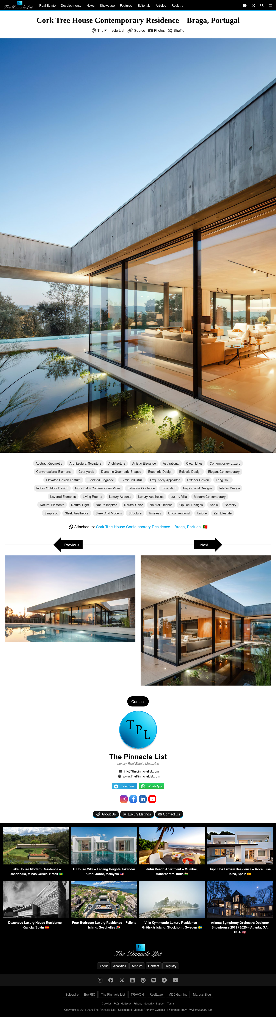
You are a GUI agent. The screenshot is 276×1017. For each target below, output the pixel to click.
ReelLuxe (156, 994)
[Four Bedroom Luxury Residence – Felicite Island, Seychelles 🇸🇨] (104, 916)
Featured (126, 5)
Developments (71, 5)
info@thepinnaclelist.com (141, 771)
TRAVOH (137, 994)
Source (139, 30)
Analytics (119, 965)
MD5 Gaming (177, 994)
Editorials (144, 5)
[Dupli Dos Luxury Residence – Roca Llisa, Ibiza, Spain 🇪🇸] (240, 863)
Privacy (137, 1003)
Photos (159, 30)
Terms (170, 1003)
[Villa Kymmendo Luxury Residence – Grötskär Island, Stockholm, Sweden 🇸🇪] (172, 916)
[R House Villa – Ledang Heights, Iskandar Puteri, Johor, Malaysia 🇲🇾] (104, 863)
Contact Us (171, 814)
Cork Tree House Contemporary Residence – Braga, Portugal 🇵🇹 (151, 526)
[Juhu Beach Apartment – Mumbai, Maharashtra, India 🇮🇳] (172, 863)
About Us (109, 814)
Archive (137, 965)
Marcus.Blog (202, 994)
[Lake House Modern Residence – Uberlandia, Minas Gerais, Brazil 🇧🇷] (36, 863)
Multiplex (126, 1003)
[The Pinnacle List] (138, 950)
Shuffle (179, 30)
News (90, 5)
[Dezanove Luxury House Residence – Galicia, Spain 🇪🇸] (36, 916)
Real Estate (47, 5)
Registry (177, 5)
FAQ (116, 1003)
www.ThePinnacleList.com (141, 776)
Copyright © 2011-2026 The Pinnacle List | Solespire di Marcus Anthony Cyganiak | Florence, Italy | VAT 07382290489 (138, 1010)
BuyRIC (89, 994)
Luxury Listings (139, 814)
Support (160, 1003)
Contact (153, 965)
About (103, 965)
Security (149, 1003)
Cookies (106, 1003)
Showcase (107, 5)
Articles (161, 5)
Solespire (71, 994)
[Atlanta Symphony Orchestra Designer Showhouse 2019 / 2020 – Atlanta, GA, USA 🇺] (240, 916)
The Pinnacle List (110, 30)
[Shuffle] (253, 5)
